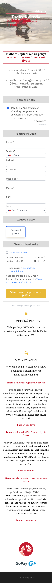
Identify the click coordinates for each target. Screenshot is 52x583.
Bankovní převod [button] (16, 232)
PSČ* (8, 197)
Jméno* (10, 160)
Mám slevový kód (19, 252)
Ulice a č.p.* (12, 178)
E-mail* (10, 142)
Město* (10, 187)
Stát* (9, 206)
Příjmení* (11, 169)
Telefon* (10, 151)
